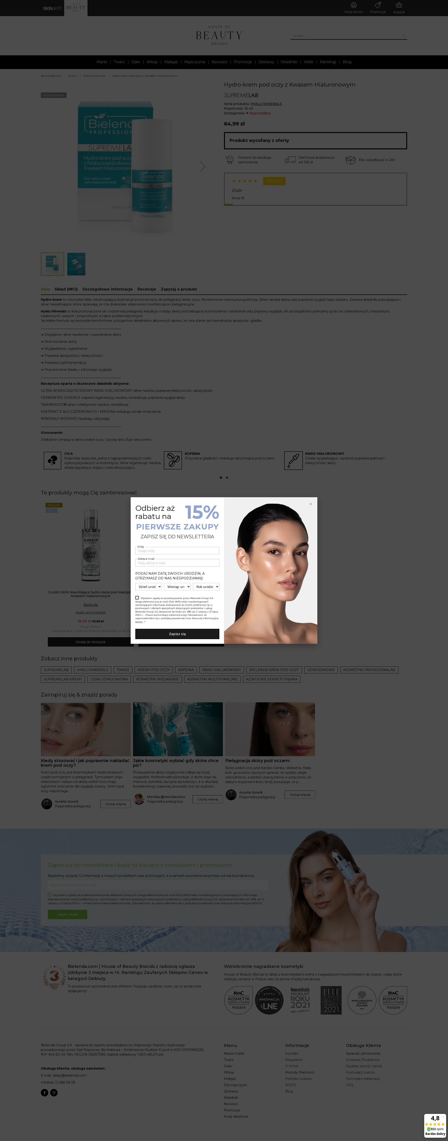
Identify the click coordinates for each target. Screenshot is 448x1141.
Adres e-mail (146, 558)
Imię (141, 546)
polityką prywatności (173, 618)
